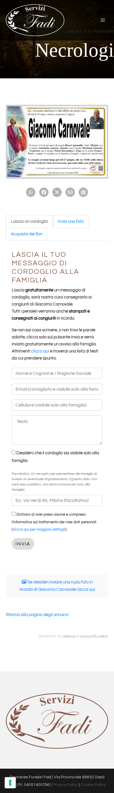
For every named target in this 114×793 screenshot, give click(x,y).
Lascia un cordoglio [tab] (29, 221)
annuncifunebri (94, 636)
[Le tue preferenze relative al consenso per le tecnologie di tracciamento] (10, 782)
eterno (69, 636)
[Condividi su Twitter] (57, 192)
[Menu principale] (103, 20)
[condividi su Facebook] (44, 192)
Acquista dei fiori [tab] (26, 234)
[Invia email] (70, 192)
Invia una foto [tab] (71, 221)
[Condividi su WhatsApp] (31, 192)
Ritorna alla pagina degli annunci (37, 615)
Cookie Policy (93, 785)
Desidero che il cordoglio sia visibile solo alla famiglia (55, 457)
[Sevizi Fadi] (35, 20)
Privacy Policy (65, 785)
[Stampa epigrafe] (83, 192)
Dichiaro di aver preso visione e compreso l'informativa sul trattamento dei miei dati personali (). (54, 522)
